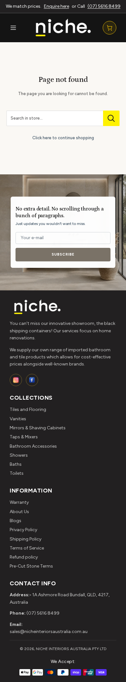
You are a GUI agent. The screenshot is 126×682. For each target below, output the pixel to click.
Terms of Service (27, 548)
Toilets (17, 473)
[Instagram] (16, 380)
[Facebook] (32, 380)
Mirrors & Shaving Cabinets (38, 428)
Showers (19, 455)
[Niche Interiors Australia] (63, 27)
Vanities (18, 419)
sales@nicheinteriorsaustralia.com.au (49, 631)
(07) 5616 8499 (104, 6)
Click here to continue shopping (63, 137)
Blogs (15, 520)
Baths (16, 464)
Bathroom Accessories (33, 446)
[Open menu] (13, 27)
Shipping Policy (25, 539)
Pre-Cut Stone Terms (31, 566)
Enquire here (56, 6)
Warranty (19, 502)
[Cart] (109, 27)
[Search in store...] (111, 118)
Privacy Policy (23, 529)
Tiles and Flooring (28, 409)
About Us (19, 511)
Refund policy (24, 557)
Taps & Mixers (24, 437)
